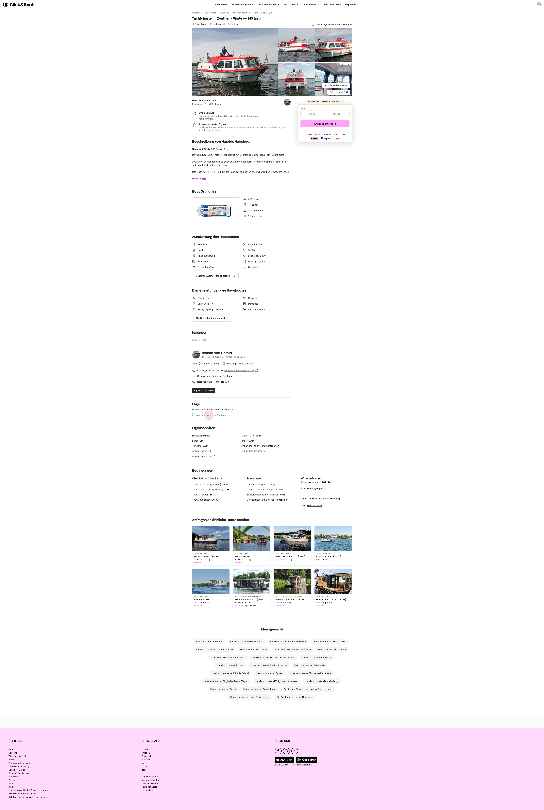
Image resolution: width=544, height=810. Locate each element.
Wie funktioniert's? (17, 756)
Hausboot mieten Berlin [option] (223, 689)
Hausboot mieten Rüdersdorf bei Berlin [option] (273, 657)
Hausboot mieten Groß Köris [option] (309, 665)
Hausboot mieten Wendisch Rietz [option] (288, 641)
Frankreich (146, 756)
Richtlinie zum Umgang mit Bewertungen (27, 797)
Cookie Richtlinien (16, 770)
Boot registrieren (332, 4)
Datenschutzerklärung (18, 766)
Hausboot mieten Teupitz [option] (332, 649)
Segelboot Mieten (150, 776)
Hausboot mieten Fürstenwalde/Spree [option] (310, 673)
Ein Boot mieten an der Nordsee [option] (294, 697)
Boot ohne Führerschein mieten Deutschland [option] (308, 689)
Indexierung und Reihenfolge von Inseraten (29, 790)
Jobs (10, 783)
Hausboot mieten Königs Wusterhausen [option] (276, 681)
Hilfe (10, 749)
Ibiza (144, 763)
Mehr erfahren (314, 505)
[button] (317, 24)
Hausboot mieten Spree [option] (269, 673)
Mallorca (146, 749)
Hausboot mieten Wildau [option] (209, 641)
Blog (10, 787)
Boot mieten (221, 4)
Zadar (144, 770)
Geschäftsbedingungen (19, 773)
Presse (11, 759)
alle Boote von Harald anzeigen (240, 370)
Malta (144, 766)
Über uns (12, 753)
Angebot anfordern (325, 123)
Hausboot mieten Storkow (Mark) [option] (293, 649)
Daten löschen (199, 340)
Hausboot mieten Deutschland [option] (259, 689)
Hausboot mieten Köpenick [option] (316, 657)
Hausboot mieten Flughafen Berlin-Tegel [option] (225, 681)
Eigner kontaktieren (204, 390)
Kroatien (146, 753)
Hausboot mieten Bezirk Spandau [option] (269, 665)
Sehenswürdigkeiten (242, 4)
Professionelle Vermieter (20, 763)
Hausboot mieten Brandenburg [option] (321, 681)
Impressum (13, 776)
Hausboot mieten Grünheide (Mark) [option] (230, 673)
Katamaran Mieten (150, 783)
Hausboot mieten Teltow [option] (253, 649)
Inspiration (350, 4)
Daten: (303, 108)
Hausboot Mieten (150, 787)
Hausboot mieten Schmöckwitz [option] (228, 657)
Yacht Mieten (148, 790)
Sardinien (146, 759)
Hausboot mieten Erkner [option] (230, 665)
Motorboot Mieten (150, 780)
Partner (12, 780)
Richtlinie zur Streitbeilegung (22, 793)
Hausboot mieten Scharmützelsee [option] (214, 649)
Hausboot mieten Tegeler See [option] (330, 641)
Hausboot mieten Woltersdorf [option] (246, 641)
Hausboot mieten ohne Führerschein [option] (249, 697)
